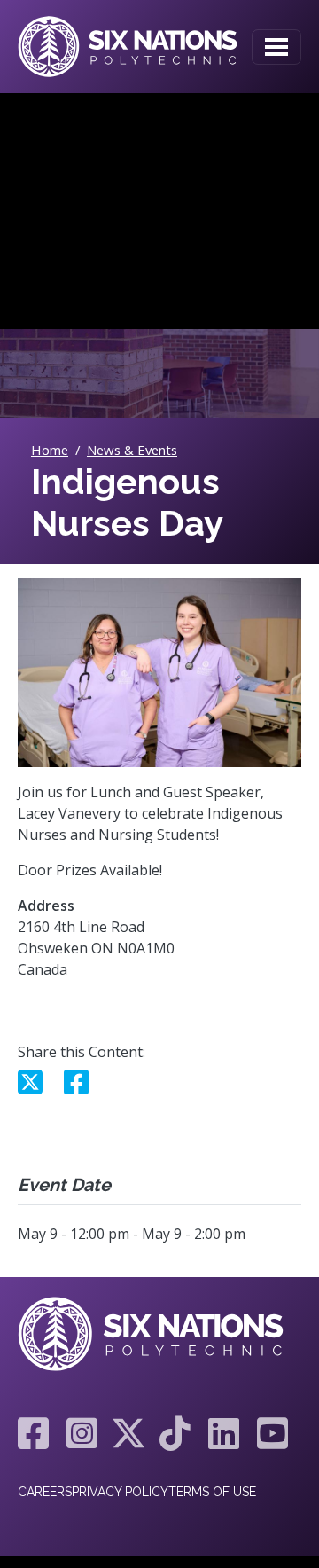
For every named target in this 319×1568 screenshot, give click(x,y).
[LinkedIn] (223, 1433)
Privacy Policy (120, 1492)
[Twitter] (128, 1433)
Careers (45, 1492)
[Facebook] (33, 1433)
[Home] (127, 46)
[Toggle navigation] (276, 47)
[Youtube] (268, 1433)
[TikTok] (175, 1433)
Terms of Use (212, 1492)
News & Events (132, 450)
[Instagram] (82, 1433)
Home (49, 450)
